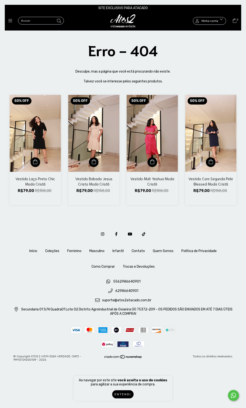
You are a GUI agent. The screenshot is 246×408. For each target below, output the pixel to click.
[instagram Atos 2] (102, 234)
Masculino (97, 251)
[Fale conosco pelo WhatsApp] (233, 395)
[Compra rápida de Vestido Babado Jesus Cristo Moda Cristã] (93, 162)
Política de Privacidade (199, 251)
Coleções (52, 251)
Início (33, 251)
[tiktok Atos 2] (143, 234)
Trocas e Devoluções (139, 267)
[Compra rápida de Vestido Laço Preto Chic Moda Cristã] (35, 162)
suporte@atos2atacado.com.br (126, 300)
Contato (138, 251)
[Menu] (11, 21)
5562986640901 (127, 282)
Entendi (123, 394)
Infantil (118, 251)
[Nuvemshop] (123, 358)
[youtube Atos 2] (129, 234)
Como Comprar (103, 267)
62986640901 (126, 291)
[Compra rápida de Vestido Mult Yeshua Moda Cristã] (152, 162)
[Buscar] (59, 21)
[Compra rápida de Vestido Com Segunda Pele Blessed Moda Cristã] (210, 162)
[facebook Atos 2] (116, 234)
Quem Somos (163, 251)
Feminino (74, 251)
